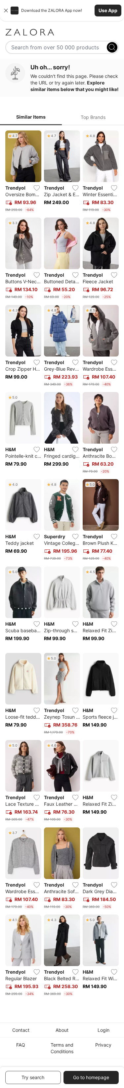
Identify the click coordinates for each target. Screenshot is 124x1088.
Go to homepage (91, 1077)
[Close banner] (6, 10)
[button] (62, 10)
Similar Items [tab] (31, 117)
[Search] (112, 47)
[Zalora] (62, 32)
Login (103, 1030)
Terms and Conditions (62, 1048)
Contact (20, 1030)
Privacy (103, 1045)
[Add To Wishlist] (36, 188)
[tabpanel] (62, 564)
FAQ (20, 1045)
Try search (32, 1077)
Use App (108, 10)
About (62, 1030)
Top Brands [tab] (93, 117)
